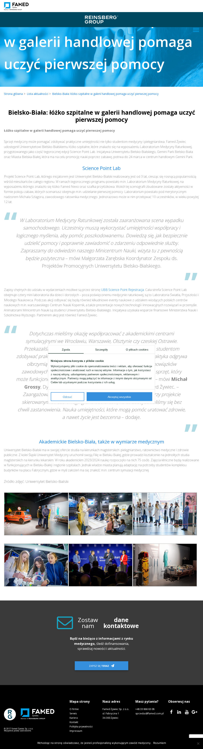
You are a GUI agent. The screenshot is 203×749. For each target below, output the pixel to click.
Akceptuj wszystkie (119, 396)
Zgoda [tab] (66, 349)
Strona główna (13, 94)
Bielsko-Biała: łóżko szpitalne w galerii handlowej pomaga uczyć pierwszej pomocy (105, 94)
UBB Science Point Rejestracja (122, 290)
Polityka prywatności (81, 726)
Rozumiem (159, 742)
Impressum (76, 731)
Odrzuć (67, 396)
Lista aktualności (37, 94)
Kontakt (74, 722)
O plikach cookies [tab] (137, 349)
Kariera (74, 718)
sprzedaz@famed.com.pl (149, 713)
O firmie (74, 709)
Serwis (73, 713)
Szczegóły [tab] (101, 349)
